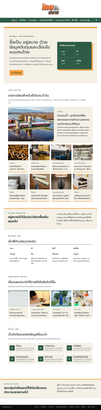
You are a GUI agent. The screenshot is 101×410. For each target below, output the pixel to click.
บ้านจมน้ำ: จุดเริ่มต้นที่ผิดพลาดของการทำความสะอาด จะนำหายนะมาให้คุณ (73, 120)
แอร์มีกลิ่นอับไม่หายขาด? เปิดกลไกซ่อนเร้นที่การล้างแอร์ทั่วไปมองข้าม (18, 170)
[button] (96, 20)
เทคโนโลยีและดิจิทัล (46, 20)
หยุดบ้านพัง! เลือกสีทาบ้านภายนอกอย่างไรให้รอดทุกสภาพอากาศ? (39, 198)
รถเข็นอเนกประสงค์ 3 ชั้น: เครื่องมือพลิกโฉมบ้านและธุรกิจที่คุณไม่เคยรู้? (82, 199)
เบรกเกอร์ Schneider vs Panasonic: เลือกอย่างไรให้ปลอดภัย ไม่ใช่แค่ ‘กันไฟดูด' (82, 170)
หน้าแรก (14, 20)
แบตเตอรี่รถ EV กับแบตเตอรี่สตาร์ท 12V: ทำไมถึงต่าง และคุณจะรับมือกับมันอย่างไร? (61, 316)
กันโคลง (18, 346)
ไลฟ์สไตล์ (22, 20)
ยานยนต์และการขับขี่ (62, 20)
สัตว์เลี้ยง (75, 20)
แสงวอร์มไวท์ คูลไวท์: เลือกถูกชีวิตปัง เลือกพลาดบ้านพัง (61, 198)
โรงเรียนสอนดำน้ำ (22, 357)
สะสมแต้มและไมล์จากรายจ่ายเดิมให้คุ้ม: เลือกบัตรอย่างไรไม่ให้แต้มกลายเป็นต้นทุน (39, 170)
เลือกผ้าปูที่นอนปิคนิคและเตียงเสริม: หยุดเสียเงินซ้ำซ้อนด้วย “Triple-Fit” (17, 199)
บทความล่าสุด (85, 20)
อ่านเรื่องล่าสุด (16, 73)
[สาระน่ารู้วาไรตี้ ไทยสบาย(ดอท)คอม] (50, 9)
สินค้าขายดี (48, 357)
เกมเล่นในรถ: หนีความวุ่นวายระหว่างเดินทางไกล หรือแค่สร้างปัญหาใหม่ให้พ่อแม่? (39, 316)
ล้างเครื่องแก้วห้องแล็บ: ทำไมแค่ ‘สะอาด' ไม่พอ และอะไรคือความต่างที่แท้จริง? (82, 316)
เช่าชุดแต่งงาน (49, 346)
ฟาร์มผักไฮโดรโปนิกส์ (80, 357)
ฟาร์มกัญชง (77, 346)
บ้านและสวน (32, 20)
